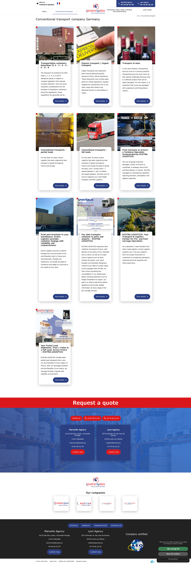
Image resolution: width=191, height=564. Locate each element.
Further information (42, 561)
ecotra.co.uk (116, 525)
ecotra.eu (74, 525)
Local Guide (147, 10)
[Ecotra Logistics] (95, 8)
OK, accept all (173, 549)
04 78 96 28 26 (113, 418)
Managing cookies (81, 561)
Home (44, 11)
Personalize (173, 559)
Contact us (76, 418)
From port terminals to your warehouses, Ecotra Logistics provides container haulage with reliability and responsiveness (55, 240)
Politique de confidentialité (66, 561)
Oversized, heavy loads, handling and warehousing (119, 11)
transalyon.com (100, 525)
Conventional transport (64, 11)
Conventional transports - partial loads (53, 151)
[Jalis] (152, 562)
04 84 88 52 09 (94, 418)
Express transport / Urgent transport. (95, 64)
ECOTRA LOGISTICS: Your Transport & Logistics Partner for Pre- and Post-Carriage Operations (135, 237)
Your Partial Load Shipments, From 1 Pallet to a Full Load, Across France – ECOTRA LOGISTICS (55, 348)
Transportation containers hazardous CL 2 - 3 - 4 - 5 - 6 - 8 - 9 (54, 65)
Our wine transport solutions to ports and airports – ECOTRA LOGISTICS (92, 237)
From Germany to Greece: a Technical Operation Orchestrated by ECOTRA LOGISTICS (135, 153)
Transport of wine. (131, 63)
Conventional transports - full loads (94, 151)
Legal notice (53, 561)
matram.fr (86, 525)
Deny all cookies (173, 554)
